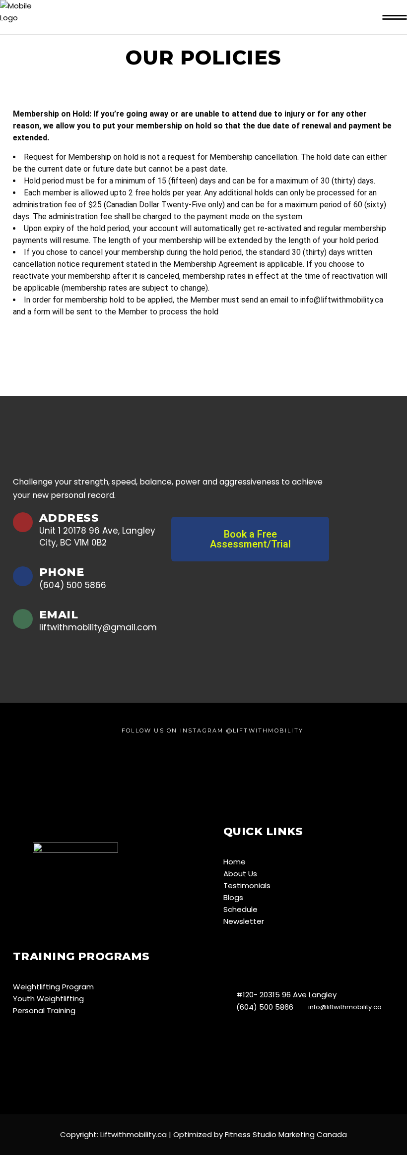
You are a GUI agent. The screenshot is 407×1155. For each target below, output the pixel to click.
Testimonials (247, 885)
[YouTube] (261, 962)
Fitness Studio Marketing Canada (285, 1134)
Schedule (240, 909)
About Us (240, 873)
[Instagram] (229, 959)
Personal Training (44, 1010)
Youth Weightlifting (48, 998)
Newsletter (243, 921)
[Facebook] (245, 959)
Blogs (233, 897)
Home (234, 861)
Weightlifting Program (53, 986)
